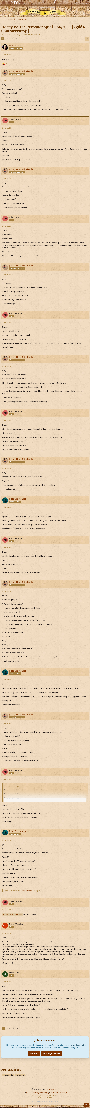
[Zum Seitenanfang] (86, 1105)
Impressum (64, 1093)
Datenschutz (54, 1093)
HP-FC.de (16, 2)
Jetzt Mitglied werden (51, 1053)
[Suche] (87, 2)
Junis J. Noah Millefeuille (13, 914)
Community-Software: (45, 1096)
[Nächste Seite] (16, 38)
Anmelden (34, 1053)
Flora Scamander (27, 891)
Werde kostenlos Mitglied (75, 1045)
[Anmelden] (55, 2)
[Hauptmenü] (3, 3)
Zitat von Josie (13, 786)
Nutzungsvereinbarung (41, 1093)
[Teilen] (87, 39)
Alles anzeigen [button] (45, 800)
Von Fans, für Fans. (52, 1089)
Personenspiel (8, 1075)
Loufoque (7, 34)
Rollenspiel (20, 1075)
